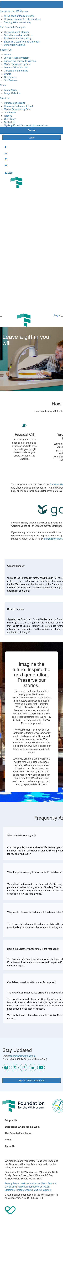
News (8, 1139)
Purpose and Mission (15, 102)
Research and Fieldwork (16, 31)
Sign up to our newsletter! (31, 1080)
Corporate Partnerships (16, 70)
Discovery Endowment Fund (18, 106)
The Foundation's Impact (18, 1133)
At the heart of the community (19, 15)
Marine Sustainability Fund (17, 64)
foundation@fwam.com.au (22, 1055)
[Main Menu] (1, 316)
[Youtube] (41, 1067)
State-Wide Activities (14, 44)
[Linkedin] (32, 1067)
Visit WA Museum (42, 1189)
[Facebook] (6, 1067)
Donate (7, 54)
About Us (10, 1146)
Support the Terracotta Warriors (20, 60)
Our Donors (10, 77)
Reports (8, 115)
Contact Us (9, 122)
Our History (10, 118)
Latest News (10, 89)
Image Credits (24, 1189)
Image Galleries (12, 93)
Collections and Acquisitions (18, 35)
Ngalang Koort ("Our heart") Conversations (26, 125)
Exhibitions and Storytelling (18, 38)
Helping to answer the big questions (22, 19)
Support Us (11, 1120)
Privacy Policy (12, 1183)
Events (7, 73)
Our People (10, 112)
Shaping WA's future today (17, 22)
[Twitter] (15, 1067)
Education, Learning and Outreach (21, 41)
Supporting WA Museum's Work (22, 1126)
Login (31, 137)
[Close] (61, 316)
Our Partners (10, 80)
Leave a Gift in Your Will (16, 67)
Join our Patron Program (16, 57)
